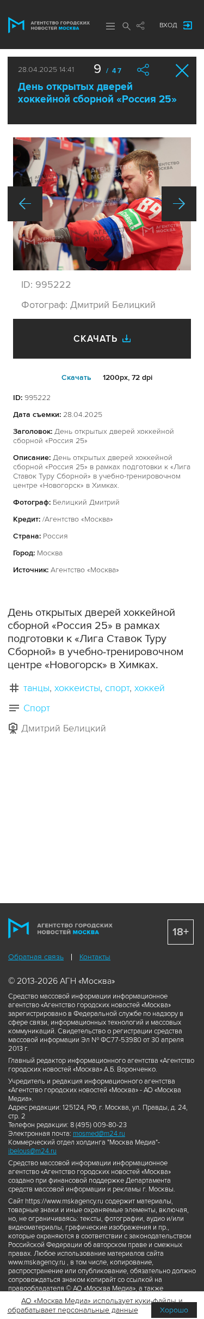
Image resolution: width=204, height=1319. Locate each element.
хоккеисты (77, 688)
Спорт (36, 708)
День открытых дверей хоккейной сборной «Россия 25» (97, 93)
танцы (36, 688)
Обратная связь (36, 956)
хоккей (149, 688)
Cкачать (76, 377)
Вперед (179, 203)
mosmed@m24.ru (99, 1133)
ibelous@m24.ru (32, 1151)
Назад (25, 203)
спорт (117, 688)
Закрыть (182, 70)
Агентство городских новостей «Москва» (49, 25)
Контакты (94, 956)
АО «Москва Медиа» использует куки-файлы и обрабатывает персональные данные (95, 1305)
